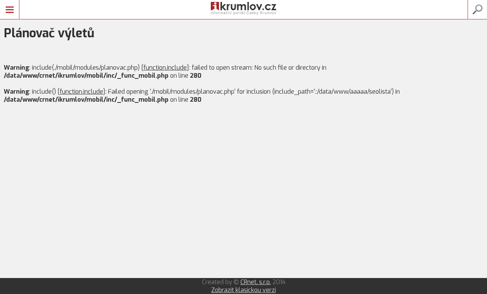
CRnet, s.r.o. (255, 282)
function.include (165, 68)
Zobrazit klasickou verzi (243, 290)
